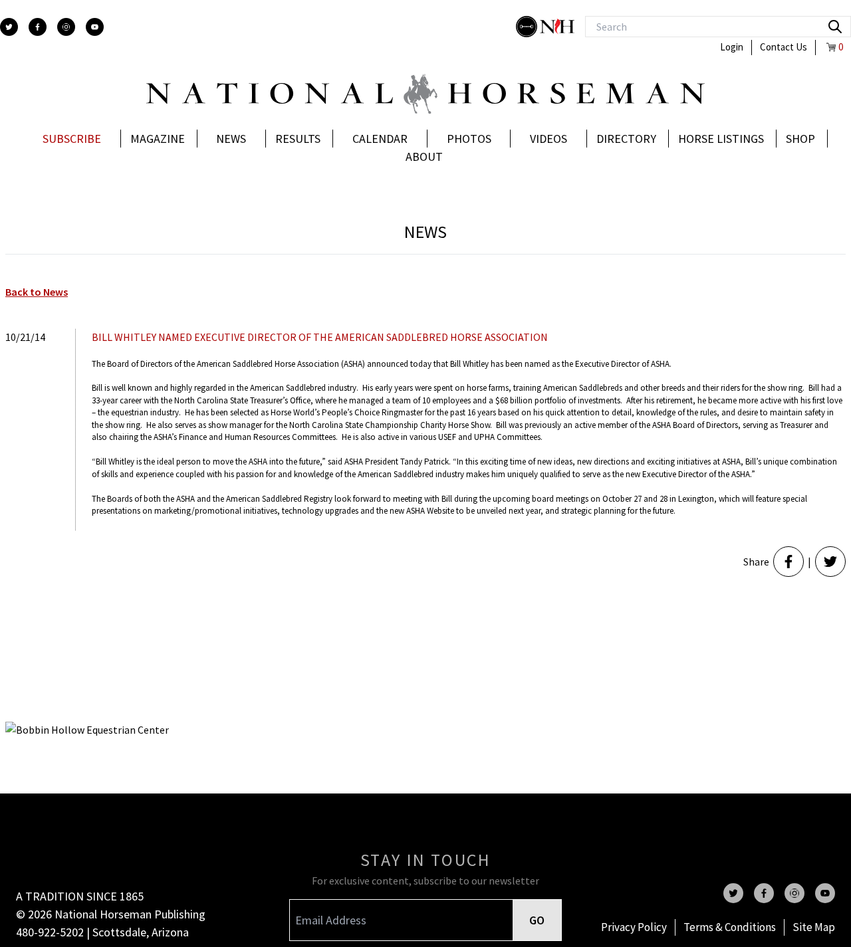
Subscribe (72, 138)
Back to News (36, 291)
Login (731, 47)
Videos (548, 138)
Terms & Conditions (729, 927)
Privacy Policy (634, 927)
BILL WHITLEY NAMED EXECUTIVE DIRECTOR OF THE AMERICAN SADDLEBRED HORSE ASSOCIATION (320, 337)
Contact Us (783, 47)
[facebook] (38, 27)
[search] (835, 26)
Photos (469, 138)
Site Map (813, 927)
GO (537, 920)
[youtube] (95, 27)
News (231, 138)
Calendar (380, 138)
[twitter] (9, 27)
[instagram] (66, 27)
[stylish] (528, 26)
